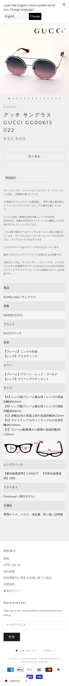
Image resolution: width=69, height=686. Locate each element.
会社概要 (9, 571)
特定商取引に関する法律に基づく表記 (28, 578)
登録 (12, 637)
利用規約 (9, 584)
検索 (6, 559)
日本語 (47, 650)
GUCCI (10, 107)
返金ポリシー (12, 591)
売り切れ (34, 156)
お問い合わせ (12, 565)
